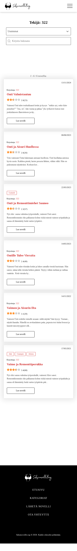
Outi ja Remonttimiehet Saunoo (28, 203)
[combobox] (35, 31)
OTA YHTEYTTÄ (38, 514)
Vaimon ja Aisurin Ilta (21, 308)
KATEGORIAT (38, 498)
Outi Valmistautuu (19, 94)
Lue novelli (20, 121)
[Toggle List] (67, 31)
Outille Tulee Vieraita (21, 255)
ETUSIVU (38, 490)
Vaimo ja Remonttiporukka (25, 364)
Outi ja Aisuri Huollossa (23, 146)
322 (17, 90)
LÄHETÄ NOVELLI (38, 506)
